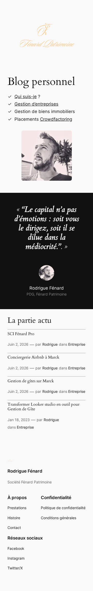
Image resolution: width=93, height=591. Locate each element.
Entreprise (76, 344)
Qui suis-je (25, 96)
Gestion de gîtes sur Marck (30, 381)
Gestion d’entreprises (36, 104)
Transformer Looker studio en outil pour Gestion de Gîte (43, 406)
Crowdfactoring (56, 119)
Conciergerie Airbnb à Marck (33, 357)
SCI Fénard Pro (20, 334)
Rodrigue (50, 344)
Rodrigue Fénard (24, 471)
